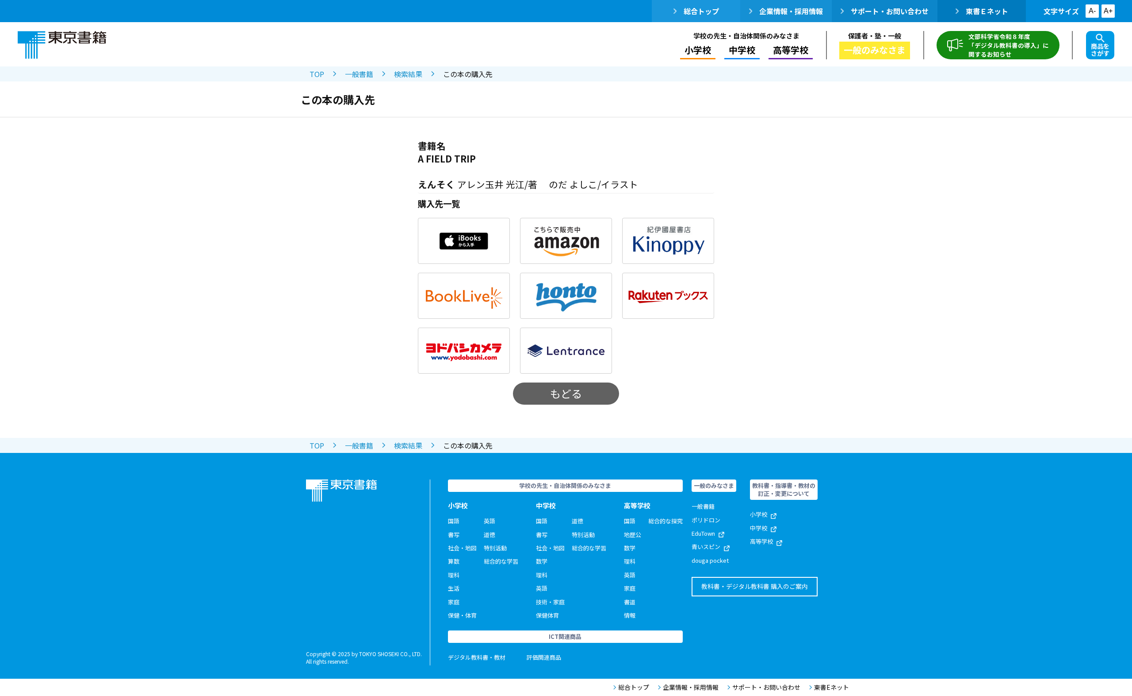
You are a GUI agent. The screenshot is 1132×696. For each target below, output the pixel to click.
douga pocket (710, 560)
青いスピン (706, 546)
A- (1092, 11)
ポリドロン (706, 520)
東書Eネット (831, 687)
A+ (1108, 11)
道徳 (489, 534)
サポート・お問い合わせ (890, 11)
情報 (629, 615)
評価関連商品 (544, 657)
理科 (453, 575)
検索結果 (408, 74)
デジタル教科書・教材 (476, 657)
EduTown (703, 533)
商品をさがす (1100, 50)
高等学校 (761, 541)
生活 (453, 588)
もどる (566, 393)
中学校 (758, 528)
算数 (453, 561)
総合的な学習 (501, 561)
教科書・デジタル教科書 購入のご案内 (754, 586)
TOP (317, 74)
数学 (541, 561)
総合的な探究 (665, 521)
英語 (489, 521)
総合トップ (701, 11)
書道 (629, 602)
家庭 (453, 602)
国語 (453, 521)
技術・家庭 (550, 602)
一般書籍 (359, 74)
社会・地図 (462, 548)
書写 (453, 534)
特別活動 (495, 548)
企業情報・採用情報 (791, 11)
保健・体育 (462, 615)
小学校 (758, 514)
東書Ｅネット (987, 11)
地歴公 (632, 534)
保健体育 (547, 615)
